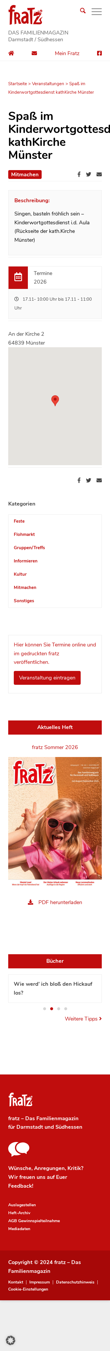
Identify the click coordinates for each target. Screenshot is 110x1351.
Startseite (17, 84)
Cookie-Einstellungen (28, 1289)
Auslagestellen (22, 1205)
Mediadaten (19, 1229)
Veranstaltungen (48, 84)
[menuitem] (80, 12)
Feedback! (20, 1185)
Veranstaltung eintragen (47, 677)
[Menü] (94, 12)
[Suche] (80, 12)
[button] (55, 401)
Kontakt (15, 1282)
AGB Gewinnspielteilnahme (34, 1221)
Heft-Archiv (19, 1213)
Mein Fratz (67, 53)
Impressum (39, 1282)
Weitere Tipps (82, 1018)
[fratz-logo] (55, 15)
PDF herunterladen (60, 902)
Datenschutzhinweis (75, 1282)
